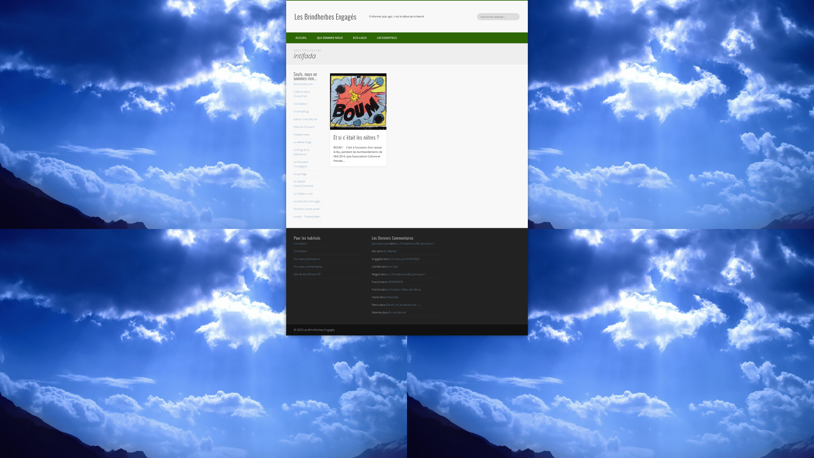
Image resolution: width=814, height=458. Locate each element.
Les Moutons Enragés (307, 201)
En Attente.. (391, 251)
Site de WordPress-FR (307, 274)
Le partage (300, 174)
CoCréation (301, 104)
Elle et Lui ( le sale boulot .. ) (403, 305)
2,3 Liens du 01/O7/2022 (405, 259)
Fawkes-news (302, 134)
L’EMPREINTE (395, 282)
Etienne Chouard (304, 127)
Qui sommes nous (330, 38)
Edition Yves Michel (305, 119)
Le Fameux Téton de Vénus (404, 289)
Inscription (300, 243)
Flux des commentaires (308, 266)
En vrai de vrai (397, 312)
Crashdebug (301, 111)
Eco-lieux (360, 38)
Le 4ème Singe (302, 142)
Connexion (300, 251)
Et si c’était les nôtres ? (356, 137)
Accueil (301, 38)
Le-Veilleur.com (303, 193)
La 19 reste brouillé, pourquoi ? (415, 243)
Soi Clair (393, 266)
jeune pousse (380, 243)
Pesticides (392, 297)
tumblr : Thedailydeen (307, 216)
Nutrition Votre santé (306, 209)
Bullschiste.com (303, 84)
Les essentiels (387, 38)
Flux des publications (307, 259)
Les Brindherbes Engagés (325, 16)
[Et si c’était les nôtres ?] (358, 101)
